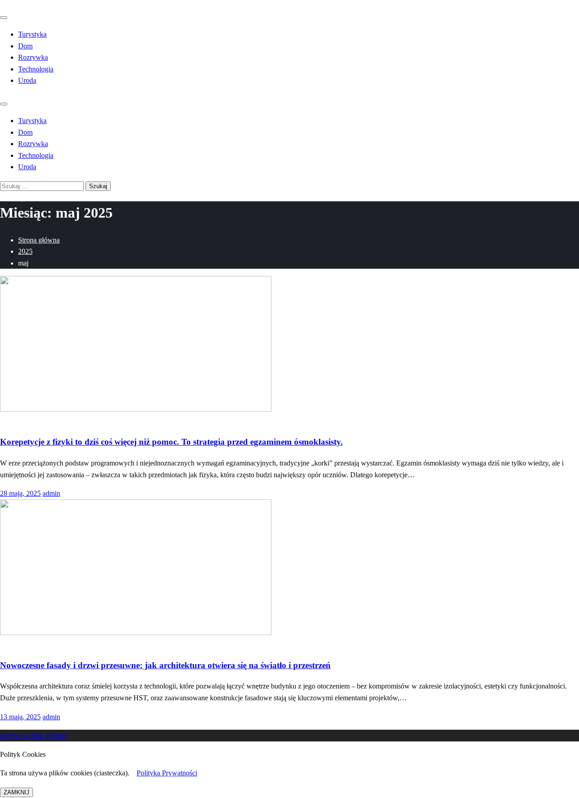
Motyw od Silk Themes (33, 735)
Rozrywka (33, 57)
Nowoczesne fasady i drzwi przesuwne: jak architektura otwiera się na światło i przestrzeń (165, 665)
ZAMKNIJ (16, 792)
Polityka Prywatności (167, 773)
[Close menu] (3, 17)
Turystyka (32, 34)
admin (51, 493)
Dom (25, 46)
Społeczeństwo (21, 421)
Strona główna (39, 240)
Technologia (35, 69)
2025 (25, 251)
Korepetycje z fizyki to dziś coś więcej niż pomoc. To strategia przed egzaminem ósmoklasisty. (171, 441)
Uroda (27, 80)
